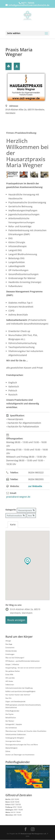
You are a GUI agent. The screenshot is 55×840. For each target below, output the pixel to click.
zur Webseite (35, 486)
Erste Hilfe (9, 674)
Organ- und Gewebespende (15, 701)
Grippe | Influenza (12, 664)
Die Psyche (9, 714)
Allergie (8, 641)
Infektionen (10, 684)
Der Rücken (10, 721)
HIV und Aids (10, 678)
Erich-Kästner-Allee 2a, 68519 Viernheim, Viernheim (25, 611)
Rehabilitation (11, 717)
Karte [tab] (13, 524)
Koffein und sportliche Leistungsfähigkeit (20, 691)
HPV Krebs (9, 681)
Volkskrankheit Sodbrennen (16, 734)
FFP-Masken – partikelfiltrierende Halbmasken (23, 661)
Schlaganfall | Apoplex (14, 724)
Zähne (8, 751)
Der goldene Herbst (13, 671)
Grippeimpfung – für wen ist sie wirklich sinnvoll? (23, 668)
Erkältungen (10, 654)
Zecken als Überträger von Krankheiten (20, 755)
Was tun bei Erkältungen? (15, 658)
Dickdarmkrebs (11, 651)
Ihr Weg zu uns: (14, 604)
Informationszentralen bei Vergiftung (19, 688)
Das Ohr (8, 698)
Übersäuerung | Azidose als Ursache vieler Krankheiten (26, 731)
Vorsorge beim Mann (13, 741)
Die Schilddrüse (11, 728)
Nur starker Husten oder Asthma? (18, 695)
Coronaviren (10, 647)
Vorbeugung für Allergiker (15, 738)
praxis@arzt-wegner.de (18, 496)
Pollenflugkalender (12, 711)
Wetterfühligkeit (11, 748)
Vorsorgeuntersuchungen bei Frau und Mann (22, 744)
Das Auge (9, 644)
